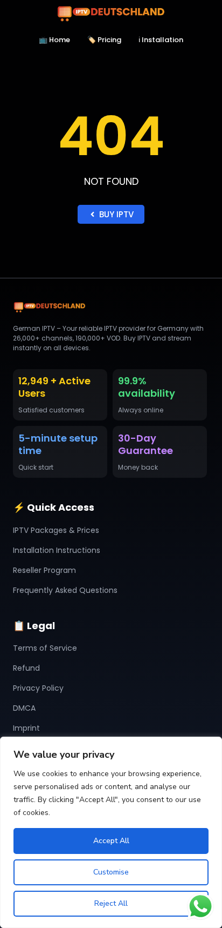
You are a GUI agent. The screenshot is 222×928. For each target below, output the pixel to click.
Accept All (111, 841)
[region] (111, 832)
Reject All (111, 903)
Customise (111, 872)
